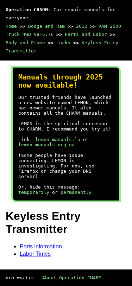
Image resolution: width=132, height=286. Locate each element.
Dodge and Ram (46, 26)
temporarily (33, 192)
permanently (76, 192)
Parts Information (41, 246)
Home (11, 26)
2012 (81, 26)
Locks (63, 42)
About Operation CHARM (71, 277)
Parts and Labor (86, 34)
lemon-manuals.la (57, 139)
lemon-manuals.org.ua (46, 144)
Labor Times (35, 254)
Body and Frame (25, 42)
